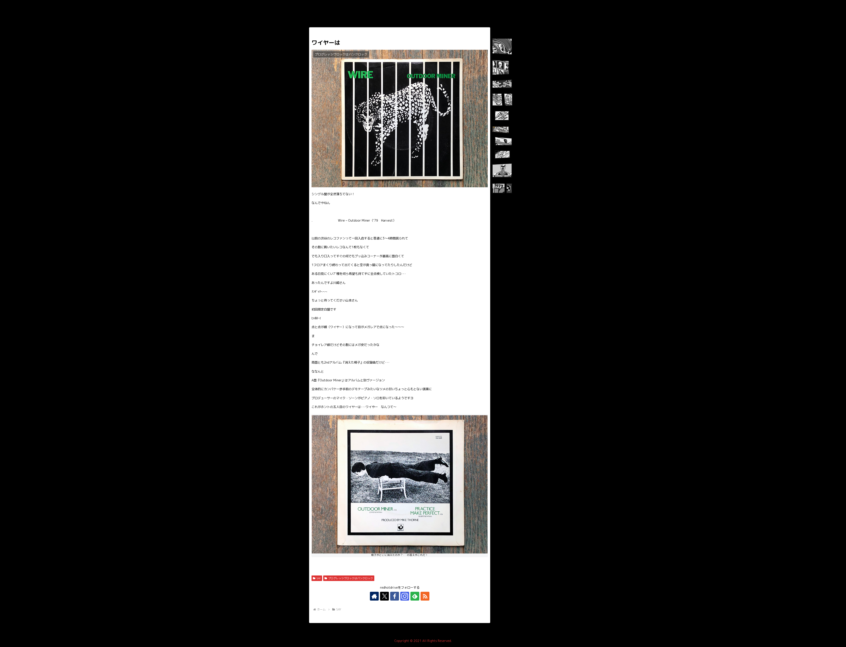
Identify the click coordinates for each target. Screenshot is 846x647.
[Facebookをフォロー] (394, 596)
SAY (318, 578)
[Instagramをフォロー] (404, 596)
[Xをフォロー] (384, 596)
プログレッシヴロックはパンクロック (350, 578)
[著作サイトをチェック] (374, 596)
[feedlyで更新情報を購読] (414, 596)
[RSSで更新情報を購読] (425, 596)
